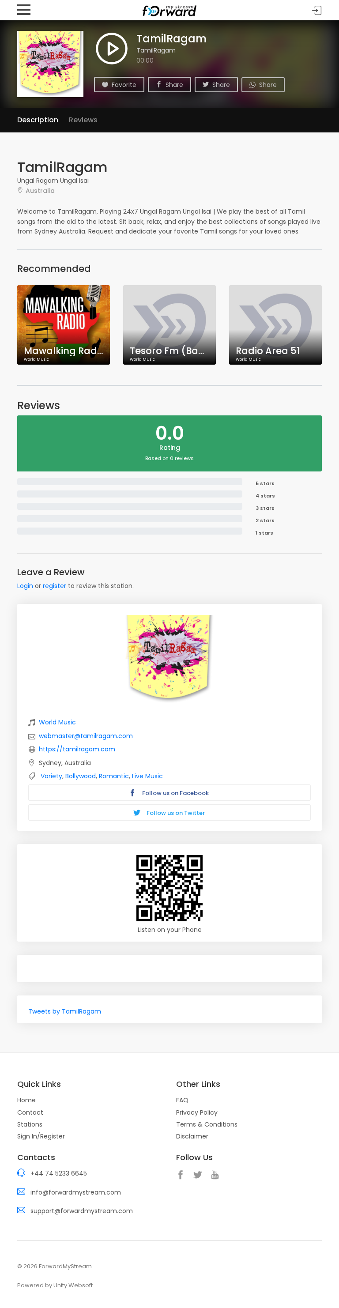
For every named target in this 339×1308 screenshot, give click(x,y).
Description (37, 120)
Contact (30, 1112)
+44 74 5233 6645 (58, 1173)
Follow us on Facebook (175, 793)
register (54, 585)
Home (26, 1100)
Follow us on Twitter (175, 813)
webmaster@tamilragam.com (86, 735)
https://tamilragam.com (77, 749)
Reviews (83, 120)
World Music (57, 722)
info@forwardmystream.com (75, 1192)
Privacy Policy (197, 1112)
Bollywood (80, 776)
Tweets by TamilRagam (64, 1011)
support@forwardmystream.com (81, 1210)
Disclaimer (192, 1136)
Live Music (147, 776)
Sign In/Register (41, 1136)
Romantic (114, 776)
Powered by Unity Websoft (55, 1285)
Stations (29, 1124)
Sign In (317, 10)
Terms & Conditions (206, 1124)
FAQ (182, 1100)
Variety (51, 776)
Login (25, 585)
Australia (40, 190)
